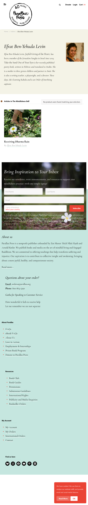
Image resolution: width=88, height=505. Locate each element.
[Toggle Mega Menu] (5, 4)
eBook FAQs (11, 333)
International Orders (15, 436)
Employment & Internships (18, 346)
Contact (9, 440)
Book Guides (15, 382)
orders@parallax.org (21, 284)
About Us (10, 337)
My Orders (11, 431)
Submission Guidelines (19, 391)
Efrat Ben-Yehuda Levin (17, 145)
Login (75, 4)
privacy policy (53, 221)
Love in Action (12, 342)
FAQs (8, 329)
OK (74, 498)
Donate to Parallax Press (17, 354)
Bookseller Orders (17, 404)
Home (6, 32)
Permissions (14, 387)
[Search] (60, 5)
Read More (63, 498)
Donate (68, 4)
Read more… (8, 267)
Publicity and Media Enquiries (23, 399)
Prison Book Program (16, 350)
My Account (11, 427)
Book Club (14, 378)
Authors (13, 32)
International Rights (18, 395)
